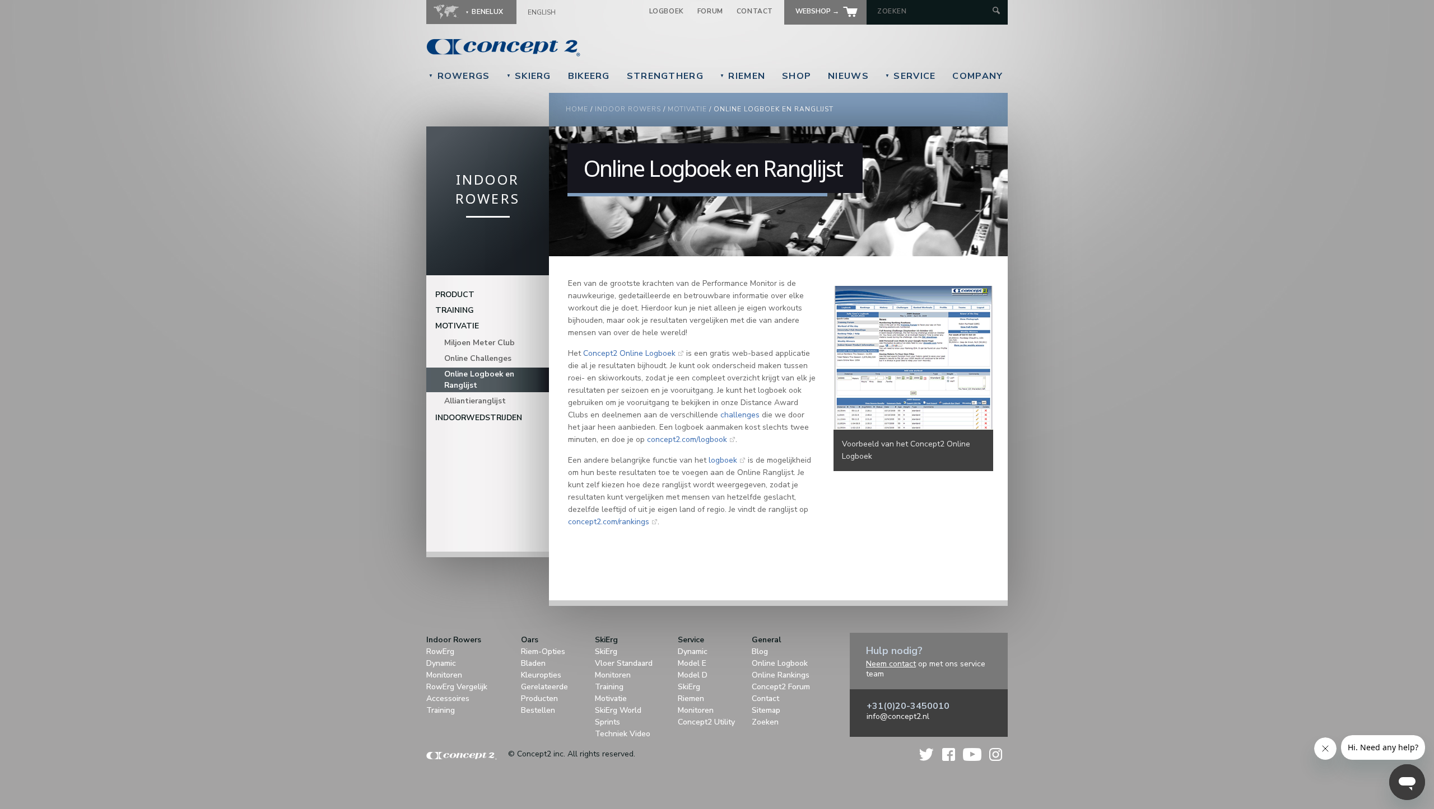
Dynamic (441, 663)
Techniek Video (622, 733)
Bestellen (538, 710)
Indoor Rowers (628, 109)
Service (910, 76)
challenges (740, 415)
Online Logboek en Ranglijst (479, 380)
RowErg (440, 651)
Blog (760, 651)
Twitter (927, 754)
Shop (796, 76)
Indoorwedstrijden (478, 417)
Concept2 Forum (781, 686)
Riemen (742, 76)
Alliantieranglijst (475, 401)
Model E (692, 663)
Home (577, 109)
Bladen (533, 663)
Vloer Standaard (624, 663)
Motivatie (687, 109)
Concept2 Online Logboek (629, 353)
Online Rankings (780, 675)
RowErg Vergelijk (456, 686)
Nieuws (848, 76)
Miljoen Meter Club (479, 342)
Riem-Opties (543, 651)
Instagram (995, 754)
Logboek (666, 11)
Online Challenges (477, 358)
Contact (755, 11)
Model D (692, 675)
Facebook (948, 754)
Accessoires (447, 698)
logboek (723, 460)
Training (454, 310)
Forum (710, 11)
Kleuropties (541, 675)
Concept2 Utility (706, 722)
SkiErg (528, 76)
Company (977, 76)
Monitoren (444, 675)
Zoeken (765, 722)
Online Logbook (780, 663)
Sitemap (766, 710)
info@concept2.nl (898, 716)
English (542, 12)
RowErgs (459, 76)
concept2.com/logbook (687, 439)
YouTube (972, 754)
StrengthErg (665, 76)
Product (454, 294)
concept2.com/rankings (608, 521)
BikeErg (589, 76)
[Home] (580, 48)
